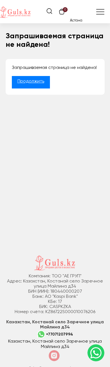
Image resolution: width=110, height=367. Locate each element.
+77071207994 (59, 334)
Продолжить (30, 81)
